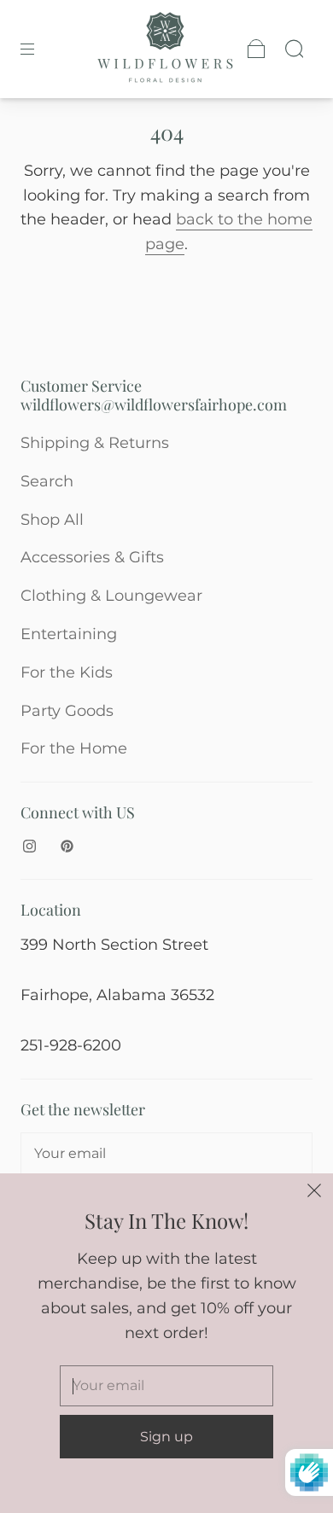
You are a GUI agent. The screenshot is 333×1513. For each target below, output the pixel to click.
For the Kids (66, 672)
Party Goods (67, 710)
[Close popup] (314, 1192)
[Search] (294, 48)
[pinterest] (66, 846)
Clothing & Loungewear (111, 595)
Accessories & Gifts (92, 557)
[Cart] (256, 48)
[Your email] (166, 1153)
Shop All (52, 519)
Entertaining (68, 634)
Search (46, 481)
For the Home (73, 748)
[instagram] (29, 846)
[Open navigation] (39, 48)
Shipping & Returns (94, 443)
